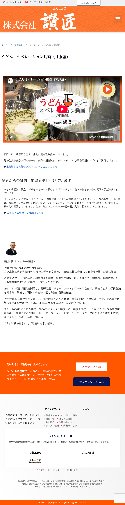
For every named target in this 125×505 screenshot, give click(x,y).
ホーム (4, 45)
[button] (118, 19)
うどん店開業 (16, 45)
